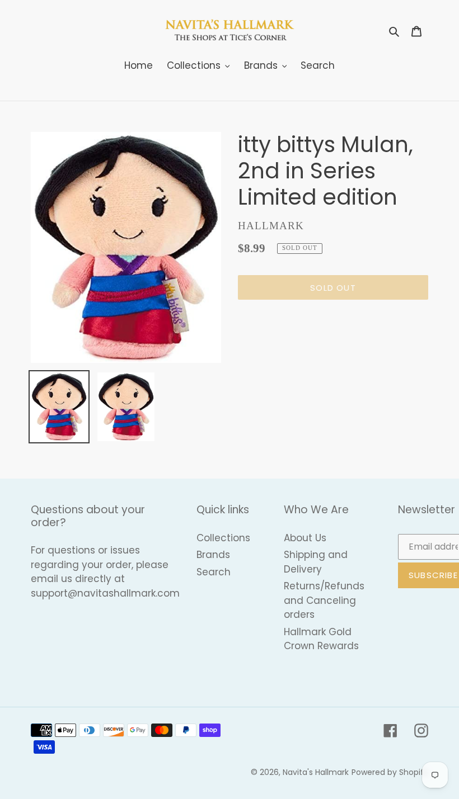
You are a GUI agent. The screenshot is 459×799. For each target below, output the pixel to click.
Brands (213, 554)
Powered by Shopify (390, 772)
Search (213, 572)
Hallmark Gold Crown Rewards (321, 639)
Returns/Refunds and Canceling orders (324, 600)
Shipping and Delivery (316, 562)
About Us (305, 538)
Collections (223, 538)
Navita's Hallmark (316, 772)
